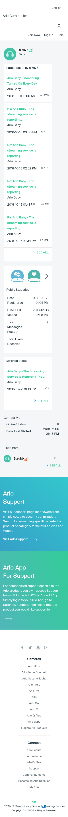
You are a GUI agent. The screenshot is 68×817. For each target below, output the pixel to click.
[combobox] (34, 26)
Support (34, 768)
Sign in (48, 35)
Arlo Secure (34, 750)
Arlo (34, 697)
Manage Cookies (56, 806)
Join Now (34, 35)
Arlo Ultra (34, 666)
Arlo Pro (34, 691)
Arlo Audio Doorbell (34, 672)
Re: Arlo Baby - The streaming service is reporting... (21, 114)
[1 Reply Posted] (17, 275)
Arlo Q (34, 709)
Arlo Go (34, 703)
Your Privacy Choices (29, 806)
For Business (34, 756)
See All (43, 252)
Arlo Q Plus (34, 715)
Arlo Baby (14, 89)
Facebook (22, 647)
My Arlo (5, 2)
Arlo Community (14, 16)
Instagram (46, 647)
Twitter (30, 647)
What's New (34, 762)
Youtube (38, 647)
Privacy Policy (10, 806)
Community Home (34, 774)
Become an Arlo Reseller (34, 781)
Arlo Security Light (34, 678)
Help (60, 35)
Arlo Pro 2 (34, 684)
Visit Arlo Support (15, 539)
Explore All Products (34, 728)
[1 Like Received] (34, 275)
